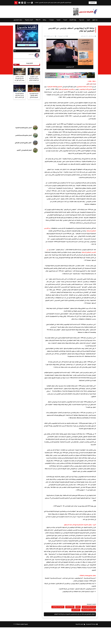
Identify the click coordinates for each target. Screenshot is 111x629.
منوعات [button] (52, 20)
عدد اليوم (94, 20)
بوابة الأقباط (72, 20)
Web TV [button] (38, 20)
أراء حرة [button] (82, 20)
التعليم (59, 87)
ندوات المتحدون (18, 20)
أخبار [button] (88, 20)
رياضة (44, 20)
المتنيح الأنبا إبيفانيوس (86, 89)
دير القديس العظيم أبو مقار (67, 89)
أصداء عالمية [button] (29, 20)
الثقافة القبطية (52, 87)
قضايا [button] (58, 20)
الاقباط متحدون (75, 609)
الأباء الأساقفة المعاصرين (84, 87)
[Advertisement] (43, 11)
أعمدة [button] (65, 20)
